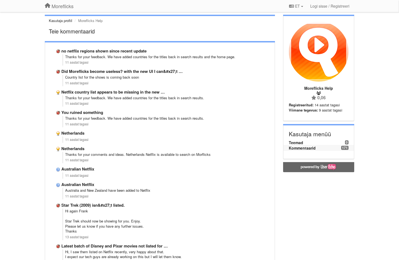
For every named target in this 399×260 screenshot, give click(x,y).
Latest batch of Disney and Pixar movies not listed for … (114, 246)
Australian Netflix (77, 169)
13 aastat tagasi (76, 236)
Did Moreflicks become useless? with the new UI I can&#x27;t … (122, 71)
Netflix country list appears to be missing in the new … (113, 92)
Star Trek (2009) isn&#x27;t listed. (93, 205)
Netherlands (72, 133)
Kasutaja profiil (60, 20)
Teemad (296, 142)
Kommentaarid (302, 148)
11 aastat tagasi (76, 62)
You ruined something (82, 112)
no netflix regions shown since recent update (104, 51)
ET (297, 6)
